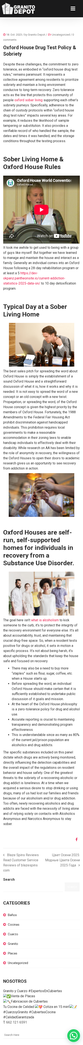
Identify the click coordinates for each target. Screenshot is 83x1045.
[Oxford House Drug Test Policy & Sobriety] (75, 839)
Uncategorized (61, 34)
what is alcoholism (45, 620)
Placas (12, 953)
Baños (12, 915)
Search (9, 879)
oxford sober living (28, 100)
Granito (13, 944)
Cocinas (13, 924)
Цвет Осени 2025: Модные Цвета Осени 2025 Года (62, 860)
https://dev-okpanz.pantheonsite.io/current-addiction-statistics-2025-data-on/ (34, 278)
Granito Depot (36, 34)
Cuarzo (13, 934)
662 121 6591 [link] (16, 1022)
